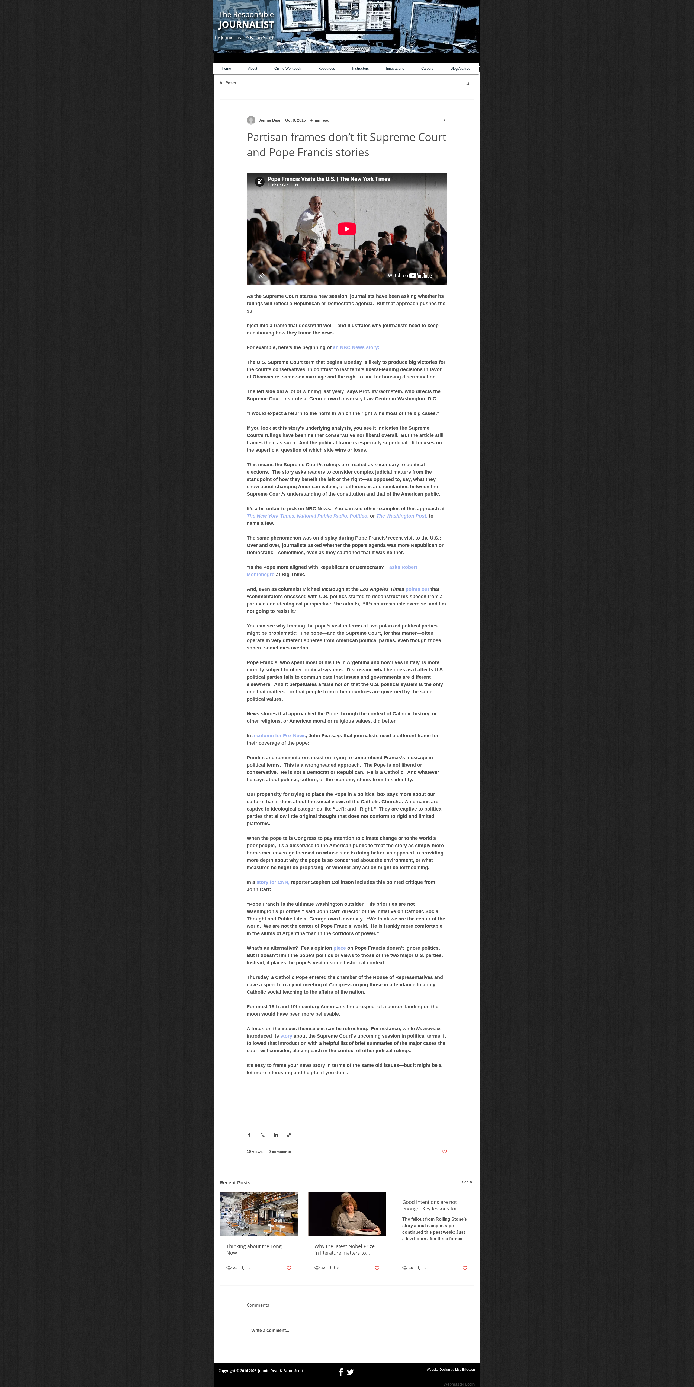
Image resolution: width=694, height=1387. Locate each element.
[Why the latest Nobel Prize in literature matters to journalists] (347, 1214)
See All (468, 1182)
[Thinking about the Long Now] (259, 1214)
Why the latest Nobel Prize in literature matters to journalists (344, 1249)
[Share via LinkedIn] (275, 1134)
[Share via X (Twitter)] (262, 1134)
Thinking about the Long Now (254, 1249)
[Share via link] (289, 1134)
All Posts (228, 83)
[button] (467, 83)
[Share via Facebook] (249, 1134)
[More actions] (444, 120)
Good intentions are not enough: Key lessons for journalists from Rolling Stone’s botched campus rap (434, 1205)
